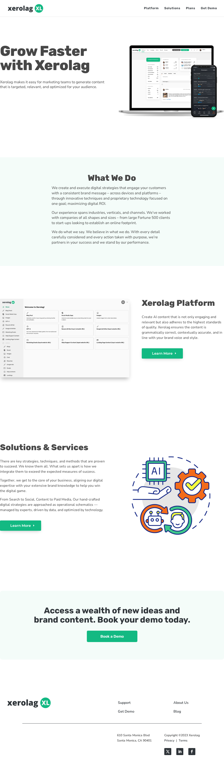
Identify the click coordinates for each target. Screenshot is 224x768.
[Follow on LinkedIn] (179, 751)
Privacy (169, 740)
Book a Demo (112, 636)
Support (124, 702)
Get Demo (209, 8)
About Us (181, 702)
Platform (151, 8)
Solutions (172, 8)
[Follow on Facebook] (191, 751)
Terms (183, 740)
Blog (177, 711)
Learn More (162, 353)
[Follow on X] (167, 751)
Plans (190, 8)
